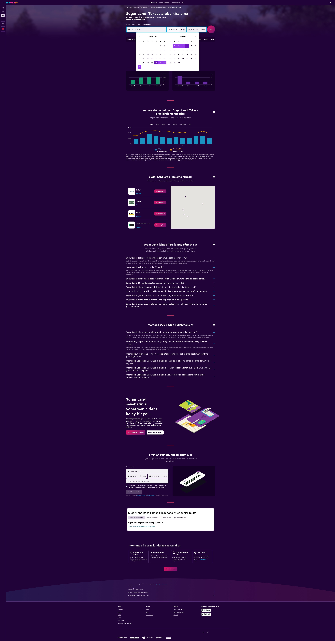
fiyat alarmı (203, 559)
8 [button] (160, 50)
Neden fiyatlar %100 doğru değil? (138, 595)
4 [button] (143, 50)
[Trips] (3, 24)
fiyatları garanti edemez (161, 584)
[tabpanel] (170, 82)
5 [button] (191, 46)
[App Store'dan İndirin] (206, 614)
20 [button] (152, 58)
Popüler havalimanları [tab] (153, 517)
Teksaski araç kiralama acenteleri (158, 7)
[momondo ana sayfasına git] (12, 2)
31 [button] (139, 66)
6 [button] (195, 46)
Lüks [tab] (190, 124)
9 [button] (164, 50)
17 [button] (139, 58)
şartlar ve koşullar (141, 495)
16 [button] (164, 54)
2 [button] (164, 46)
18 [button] (143, 58)
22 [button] (160, 58)
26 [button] (148, 62)
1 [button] (160, 46)
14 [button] (156, 54)
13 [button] (152, 54)
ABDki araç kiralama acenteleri (141, 7)
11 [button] (143, 54)
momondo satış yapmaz (135, 589)
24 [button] (139, 62)
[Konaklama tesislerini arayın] (3, 11)
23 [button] (164, 58)
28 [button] (156, 62)
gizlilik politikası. (151, 495)
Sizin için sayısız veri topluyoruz (138, 592)
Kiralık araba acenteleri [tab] (136, 517)
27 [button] (152, 62)
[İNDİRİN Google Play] (206, 610)
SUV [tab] (169, 124)
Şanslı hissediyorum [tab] (180, 517)
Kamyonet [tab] (183, 124)
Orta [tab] (157, 124)
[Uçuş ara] (3, 8)
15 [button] (160, 54)
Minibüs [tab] (175, 124)
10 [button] (139, 54)
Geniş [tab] (163, 124)
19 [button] (148, 58)
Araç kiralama (129, 7)
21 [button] (156, 58)
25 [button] (143, 62)
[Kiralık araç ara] (3, 15)
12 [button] (148, 54)
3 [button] (139, 50)
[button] (3, 3)
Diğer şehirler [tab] (167, 517)
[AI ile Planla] (3, 19)
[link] (160, 191)
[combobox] (131, 24)
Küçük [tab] (151, 124)
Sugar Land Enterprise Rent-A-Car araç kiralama (142, 526)
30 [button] (164, 62)
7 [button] (156, 50)
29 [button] (160, 62)
